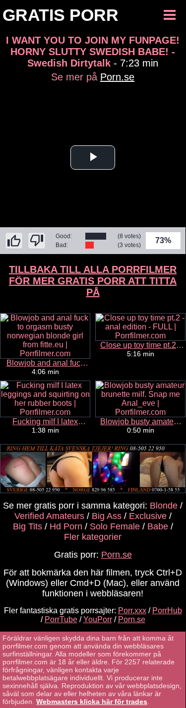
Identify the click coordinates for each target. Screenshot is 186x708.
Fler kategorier (93, 537)
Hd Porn (66, 526)
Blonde (164, 506)
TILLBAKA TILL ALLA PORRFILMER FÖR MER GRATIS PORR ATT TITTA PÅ (93, 281)
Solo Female (115, 526)
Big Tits (27, 526)
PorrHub (167, 610)
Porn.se (117, 76)
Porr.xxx (132, 610)
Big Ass (107, 516)
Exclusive (148, 516)
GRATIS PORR (60, 14)
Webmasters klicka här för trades (91, 702)
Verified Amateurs (49, 516)
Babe (157, 526)
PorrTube (61, 619)
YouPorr (97, 619)
